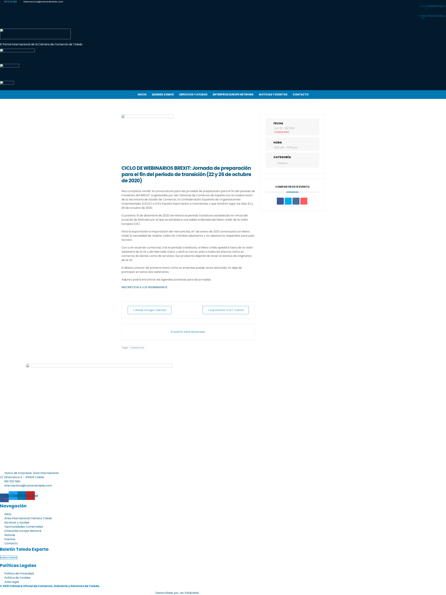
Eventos (282, 163)
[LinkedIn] (296, 201)
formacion (137, 347)
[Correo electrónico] (303, 201)
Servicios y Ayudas (193, 94)
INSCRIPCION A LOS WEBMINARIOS (144, 287)
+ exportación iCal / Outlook (226, 310)
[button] (223, 26)
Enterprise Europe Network (233, 94)
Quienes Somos (163, 94)
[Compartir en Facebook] (280, 201)
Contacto (301, 94)
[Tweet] (288, 201)
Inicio (142, 94)
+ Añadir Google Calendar (149, 310)
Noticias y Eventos (273, 94)
